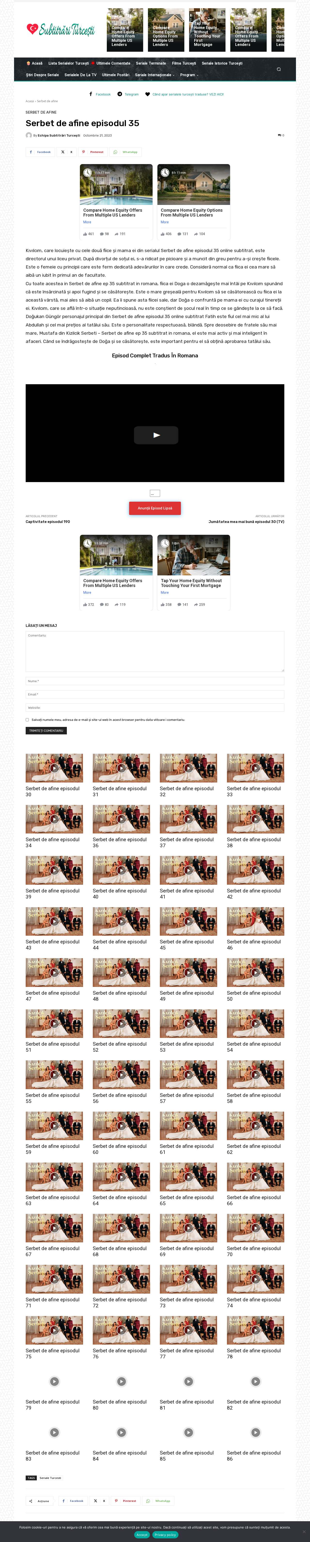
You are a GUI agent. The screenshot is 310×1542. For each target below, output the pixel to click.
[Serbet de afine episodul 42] (255, 870)
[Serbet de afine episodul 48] (121, 972)
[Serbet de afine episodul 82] (255, 1381)
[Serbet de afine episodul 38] (255, 819)
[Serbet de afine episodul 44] (121, 921)
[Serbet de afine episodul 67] (54, 1228)
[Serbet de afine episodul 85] (188, 1432)
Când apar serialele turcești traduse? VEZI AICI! (188, 94)
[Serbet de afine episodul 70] (255, 1228)
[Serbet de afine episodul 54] (255, 1023)
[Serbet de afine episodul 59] (54, 1126)
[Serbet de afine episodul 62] (255, 1126)
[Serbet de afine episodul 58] (255, 1074)
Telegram (132, 94)
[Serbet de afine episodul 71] (54, 1279)
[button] (278, 69)
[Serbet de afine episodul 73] (188, 1279)
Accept (142, 1535)
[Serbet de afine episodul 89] (188, 1483)
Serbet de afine (47, 101)
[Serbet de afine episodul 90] (255, 1483)
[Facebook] (90, 94)
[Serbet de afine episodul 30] (54, 768)
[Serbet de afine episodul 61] (188, 1126)
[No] (304, 1531)
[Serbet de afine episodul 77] (188, 1330)
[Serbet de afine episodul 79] (54, 1381)
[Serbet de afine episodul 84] (121, 1432)
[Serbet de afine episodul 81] (188, 1381)
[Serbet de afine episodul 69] (188, 1228)
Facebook (103, 94)
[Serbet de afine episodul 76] (121, 1330)
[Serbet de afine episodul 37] (188, 819)
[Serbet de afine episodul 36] (121, 819)
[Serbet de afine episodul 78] (255, 1330)
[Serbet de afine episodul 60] (121, 1126)
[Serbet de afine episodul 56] (121, 1074)
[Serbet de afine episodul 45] (188, 921)
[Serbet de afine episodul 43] (54, 921)
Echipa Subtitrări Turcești (59, 135)
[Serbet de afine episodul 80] (121, 1381)
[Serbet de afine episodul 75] (54, 1330)
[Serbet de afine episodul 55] (54, 1074)
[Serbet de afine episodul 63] (54, 1177)
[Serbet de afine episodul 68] (121, 1228)
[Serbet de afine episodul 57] (188, 1074)
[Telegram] (119, 94)
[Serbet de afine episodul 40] (121, 870)
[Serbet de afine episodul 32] (188, 768)
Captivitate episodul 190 (48, 522)
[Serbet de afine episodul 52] (121, 1023)
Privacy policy (165, 1535)
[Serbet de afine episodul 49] (188, 972)
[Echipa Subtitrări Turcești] (29, 135)
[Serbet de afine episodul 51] (54, 1023)
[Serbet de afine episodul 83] (54, 1432)
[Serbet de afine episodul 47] (54, 972)
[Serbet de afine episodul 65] (188, 1177)
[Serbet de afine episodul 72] (121, 1279)
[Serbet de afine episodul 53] (188, 1023)
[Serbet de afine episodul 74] (255, 1279)
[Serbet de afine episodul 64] (121, 1177)
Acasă (30, 101)
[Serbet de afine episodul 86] (255, 1432)
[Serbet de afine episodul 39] (54, 870)
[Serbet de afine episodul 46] (255, 921)
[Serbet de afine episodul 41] (188, 870)
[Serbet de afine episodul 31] (121, 768)
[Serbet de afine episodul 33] (255, 768)
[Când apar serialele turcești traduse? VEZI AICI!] (147, 94)
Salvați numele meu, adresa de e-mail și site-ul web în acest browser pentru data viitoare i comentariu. (108, 720)
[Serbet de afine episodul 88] (121, 1483)
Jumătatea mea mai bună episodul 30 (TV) (246, 522)
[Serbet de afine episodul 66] (255, 1177)
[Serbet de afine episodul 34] (54, 819)
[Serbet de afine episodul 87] (54, 1483)
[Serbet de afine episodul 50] (255, 972)
